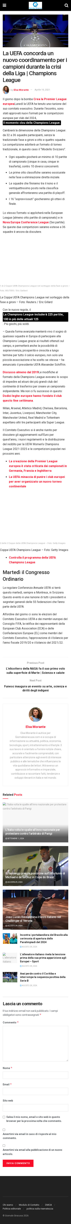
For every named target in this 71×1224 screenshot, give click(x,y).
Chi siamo (8, 1204)
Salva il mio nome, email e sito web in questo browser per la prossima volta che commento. (34, 1119)
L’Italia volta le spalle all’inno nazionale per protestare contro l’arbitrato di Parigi (32, 831)
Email (7, 1084)
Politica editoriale (12, 1208)
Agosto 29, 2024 (15, 882)
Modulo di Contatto (29, 1204)
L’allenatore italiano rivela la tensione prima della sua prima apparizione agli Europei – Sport (43, 958)
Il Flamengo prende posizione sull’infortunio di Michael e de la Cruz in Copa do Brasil (35, 875)
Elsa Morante (21, 89)
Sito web (8, 1100)
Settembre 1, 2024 (15, 839)
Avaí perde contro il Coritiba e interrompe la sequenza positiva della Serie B (43, 977)
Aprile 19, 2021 (42, 89)
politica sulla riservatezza (40, 1208)
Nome (7, 1068)
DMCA (48, 1204)
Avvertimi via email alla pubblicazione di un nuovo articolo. (32, 1151)
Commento (11, 1022)
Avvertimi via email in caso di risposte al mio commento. (29, 1136)
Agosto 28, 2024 (29, 947)
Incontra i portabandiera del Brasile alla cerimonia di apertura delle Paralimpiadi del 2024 (44, 938)
